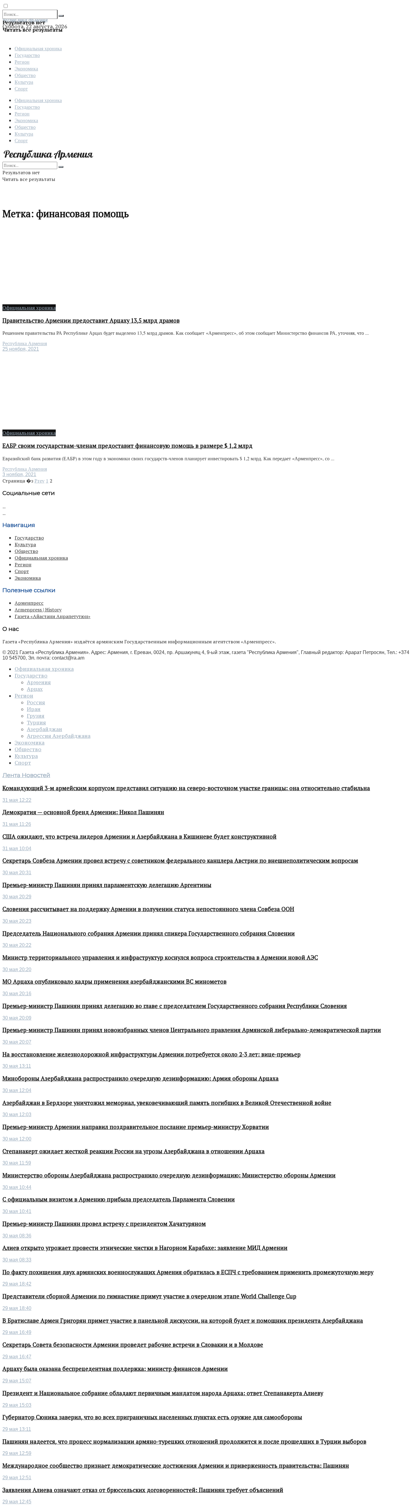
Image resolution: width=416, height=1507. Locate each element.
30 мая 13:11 (16, 1066)
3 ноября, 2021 (19, 474)
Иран (34, 709)
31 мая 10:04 (16, 848)
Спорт (21, 88)
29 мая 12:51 (16, 1477)
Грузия (35, 716)
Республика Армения (24, 343)
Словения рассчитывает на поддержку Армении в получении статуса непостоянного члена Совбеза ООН (148, 909)
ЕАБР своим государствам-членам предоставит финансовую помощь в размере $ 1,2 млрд (127, 445)
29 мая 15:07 (16, 1380)
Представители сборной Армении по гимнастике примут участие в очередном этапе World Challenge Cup (149, 1296)
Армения (39, 682)
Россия (36, 702)
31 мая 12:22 (16, 800)
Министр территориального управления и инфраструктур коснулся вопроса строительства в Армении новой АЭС (160, 957)
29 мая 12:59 (16, 1453)
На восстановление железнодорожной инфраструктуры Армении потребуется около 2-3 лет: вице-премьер (151, 1054)
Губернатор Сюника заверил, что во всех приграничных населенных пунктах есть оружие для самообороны (152, 1417)
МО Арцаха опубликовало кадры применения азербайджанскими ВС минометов (114, 981)
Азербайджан (44, 729)
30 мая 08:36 (16, 1235)
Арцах (35, 689)
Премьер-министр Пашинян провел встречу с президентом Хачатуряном (104, 1223)
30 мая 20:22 (16, 945)
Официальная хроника (38, 48)
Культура (24, 82)
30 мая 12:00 (16, 1138)
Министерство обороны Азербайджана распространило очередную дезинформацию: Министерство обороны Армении (169, 1175)
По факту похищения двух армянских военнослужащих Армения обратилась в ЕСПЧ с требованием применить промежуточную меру (187, 1272)
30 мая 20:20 (16, 969)
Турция (36, 722)
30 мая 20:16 (16, 993)
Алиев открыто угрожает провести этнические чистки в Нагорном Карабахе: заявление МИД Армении (144, 1247)
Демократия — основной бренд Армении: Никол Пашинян (83, 812)
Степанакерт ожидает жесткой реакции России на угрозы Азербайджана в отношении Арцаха (133, 1151)
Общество (25, 75)
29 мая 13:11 (16, 1429)
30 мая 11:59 (16, 1163)
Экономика (26, 68)
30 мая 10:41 (16, 1211)
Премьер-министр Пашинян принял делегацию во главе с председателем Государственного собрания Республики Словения (174, 1006)
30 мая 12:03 (16, 1114)
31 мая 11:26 (16, 824)
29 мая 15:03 (16, 1405)
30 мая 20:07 (16, 1042)
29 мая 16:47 (16, 1356)
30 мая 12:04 (16, 1090)
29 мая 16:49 (16, 1332)
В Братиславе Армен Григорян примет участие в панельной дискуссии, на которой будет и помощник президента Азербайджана (182, 1320)
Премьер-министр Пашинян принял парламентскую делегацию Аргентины (106, 885)
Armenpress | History (38, 609)
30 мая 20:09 (16, 1018)
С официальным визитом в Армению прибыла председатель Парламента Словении (118, 1199)
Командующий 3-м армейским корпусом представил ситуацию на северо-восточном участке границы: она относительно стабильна (186, 788)
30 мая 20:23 (16, 921)
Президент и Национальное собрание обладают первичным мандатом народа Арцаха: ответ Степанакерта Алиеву (162, 1393)
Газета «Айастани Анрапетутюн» (52, 616)
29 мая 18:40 (16, 1308)
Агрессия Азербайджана (58, 736)
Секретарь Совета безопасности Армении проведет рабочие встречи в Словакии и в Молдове (132, 1344)
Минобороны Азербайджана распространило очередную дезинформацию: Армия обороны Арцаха (140, 1078)
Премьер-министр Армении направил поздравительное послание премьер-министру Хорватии (135, 1126)
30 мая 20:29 (16, 896)
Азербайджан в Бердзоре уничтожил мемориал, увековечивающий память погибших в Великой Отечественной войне (166, 1102)
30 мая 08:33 (16, 1259)
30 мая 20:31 (16, 872)
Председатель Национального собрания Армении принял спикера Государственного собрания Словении (148, 933)
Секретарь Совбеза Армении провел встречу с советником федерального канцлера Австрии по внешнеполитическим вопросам (180, 860)
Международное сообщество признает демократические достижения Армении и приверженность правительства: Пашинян (175, 1465)
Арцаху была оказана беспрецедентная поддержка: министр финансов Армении (115, 1368)
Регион (22, 61)
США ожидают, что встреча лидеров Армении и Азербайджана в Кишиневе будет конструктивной (139, 836)
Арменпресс (29, 603)
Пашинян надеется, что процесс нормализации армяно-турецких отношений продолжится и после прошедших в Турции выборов (184, 1441)
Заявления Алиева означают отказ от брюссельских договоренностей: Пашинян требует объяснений (142, 1490)
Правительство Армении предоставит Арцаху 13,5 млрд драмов (91, 320)
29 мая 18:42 (16, 1283)
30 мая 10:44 (16, 1187)
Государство (27, 55)
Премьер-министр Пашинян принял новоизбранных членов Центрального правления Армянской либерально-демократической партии (191, 1030)
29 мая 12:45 (16, 1501)
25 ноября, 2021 (20, 349)
